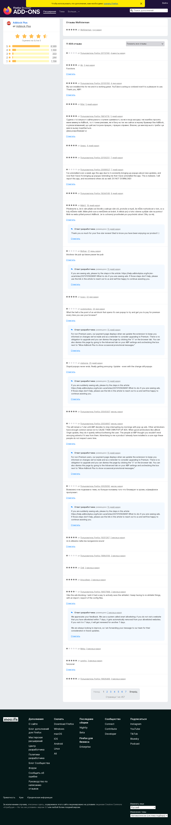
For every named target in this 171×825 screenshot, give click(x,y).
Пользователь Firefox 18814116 (94, 116)
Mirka (82, 649)
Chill (82, 568)
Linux (57, 748)
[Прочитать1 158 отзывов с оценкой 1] (30, 61)
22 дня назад (92, 297)
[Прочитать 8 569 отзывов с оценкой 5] (30, 46)
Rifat (82, 104)
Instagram (135, 724)
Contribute (111, 728)
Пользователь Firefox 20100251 (95, 157)
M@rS (83, 205)
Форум (32, 768)
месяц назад (117, 411)
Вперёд (133, 691)
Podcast (135, 743)
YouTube (135, 728)
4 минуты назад (118, 53)
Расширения (49, 11)
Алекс (83, 145)
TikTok (134, 733)
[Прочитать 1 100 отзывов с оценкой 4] (30, 50)
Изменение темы (138, 812)
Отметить (70, 74)
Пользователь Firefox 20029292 (95, 486)
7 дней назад (117, 157)
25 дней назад (95, 363)
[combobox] (149, 10)
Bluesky (134, 738)
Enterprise (85, 746)
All (55, 753)
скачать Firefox (111, 3)
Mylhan (83, 251)
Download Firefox (64, 724)
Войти (165, 3)
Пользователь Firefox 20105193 (95, 83)
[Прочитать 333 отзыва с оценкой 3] (30, 54)
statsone (84, 363)
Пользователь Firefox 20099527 (95, 169)
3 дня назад (89, 65)
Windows (59, 728)
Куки (21, 797)
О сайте (33, 724)
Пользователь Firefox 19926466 (95, 679)
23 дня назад (99, 309)
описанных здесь (36, 804)
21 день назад (94, 251)
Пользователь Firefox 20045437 (95, 411)
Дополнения (36, 719)
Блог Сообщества (39, 763)
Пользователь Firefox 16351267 (94, 537)
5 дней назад (92, 104)
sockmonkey (86, 309)
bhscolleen (85, 580)
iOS (56, 738)
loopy (83, 297)
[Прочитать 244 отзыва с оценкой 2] (30, 57)
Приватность (9, 797)
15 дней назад (113, 229)
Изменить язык (137, 804)
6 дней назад (93, 145)
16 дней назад (93, 205)
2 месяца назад (117, 537)
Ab (81, 65)
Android (58, 743)
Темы (62, 11)
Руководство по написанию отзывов (38, 785)
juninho (83, 661)
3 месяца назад (93, 649)
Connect (109, 724)
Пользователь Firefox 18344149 (95, 193)
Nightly (83, 727)
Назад (96, 691)
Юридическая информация (39, 797)
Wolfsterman (85, 30)
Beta (82, 732)
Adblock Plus (20, 22)
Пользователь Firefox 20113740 (95, 53)
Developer (110, 733)
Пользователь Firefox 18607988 (95, 592)
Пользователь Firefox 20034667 (95, 424)
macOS (58, 733)
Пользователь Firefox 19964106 (95, 556)
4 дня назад (116, 83)
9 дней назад (117, 193)
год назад (97, 30)
